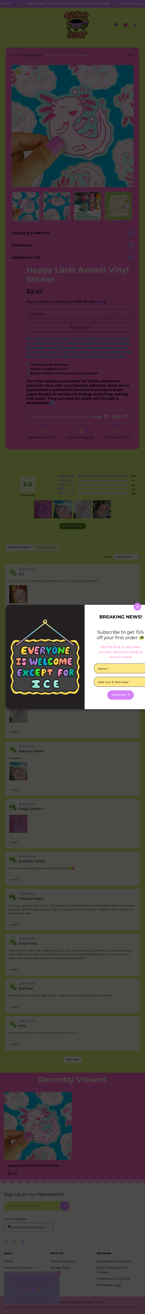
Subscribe (118, 695)
